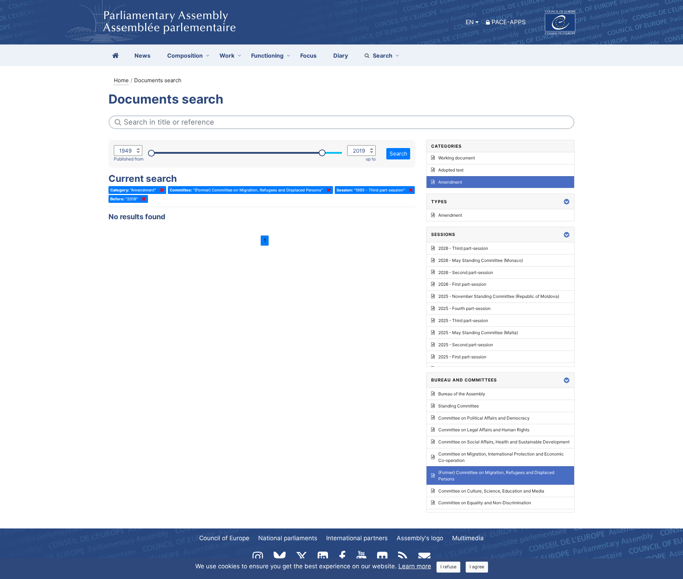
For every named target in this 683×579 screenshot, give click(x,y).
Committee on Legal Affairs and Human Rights (483, 429)
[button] (567, 201)
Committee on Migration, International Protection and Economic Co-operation (501, 457)
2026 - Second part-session (465, 272)
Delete (160, 190)
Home (121, 80)
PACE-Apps (509, 22)
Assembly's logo (420, 538)
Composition (185, 55)
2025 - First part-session (462, 356)
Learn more (414, 566)
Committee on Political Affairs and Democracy (484, 418)
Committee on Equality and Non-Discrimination (484, 502)
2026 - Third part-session (463, 248)
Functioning (267, 55)
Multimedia (468, 538)
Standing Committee (458, 406)
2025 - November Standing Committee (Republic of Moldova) (498, 296)
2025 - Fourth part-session (464, 308)
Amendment (450, 182)
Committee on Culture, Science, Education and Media (491, 491)
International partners (357, 538)
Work (226, 55)
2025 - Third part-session (463, 320)
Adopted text (451, 170)
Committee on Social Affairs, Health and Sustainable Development (504, 441)
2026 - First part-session (462, 284)
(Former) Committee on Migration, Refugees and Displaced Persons (496, 475)
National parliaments (287, 538)
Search (382, 55)
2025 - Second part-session (465, 344)
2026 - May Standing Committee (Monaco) (480, 260)
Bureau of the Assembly (461, 393)
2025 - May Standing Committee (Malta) (478, 332)
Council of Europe (224, 538)
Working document (456, 157)
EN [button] (470, 22)
